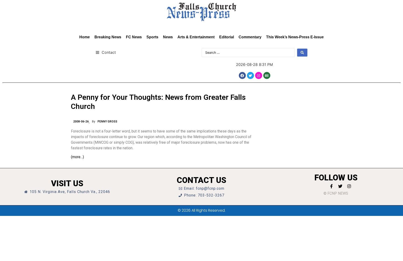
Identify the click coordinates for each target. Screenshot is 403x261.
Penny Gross (107, 121)
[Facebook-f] (331, 186)
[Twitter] (250, 75)
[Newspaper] (266, 75)
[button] (106, 52)
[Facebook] (242, 75)
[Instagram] (258, 75)
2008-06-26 (81, 121)
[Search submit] (302, 53)
